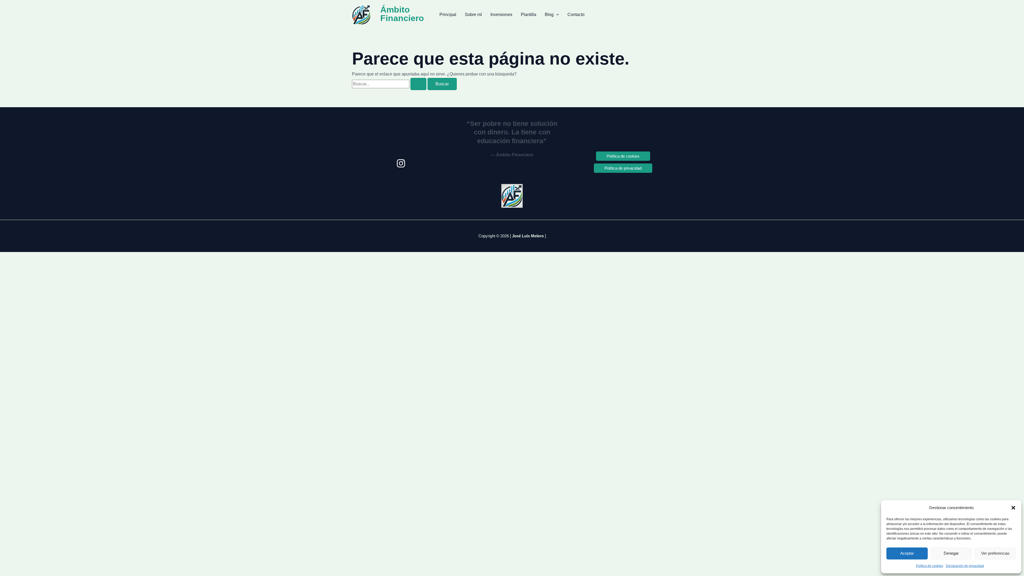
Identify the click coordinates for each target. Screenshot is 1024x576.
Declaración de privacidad (965, 566)
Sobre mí (473, 14)
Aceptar (907, 553)
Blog (549, 14)
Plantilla (528, 14)
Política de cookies (929, 566)
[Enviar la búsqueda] (418, 84)
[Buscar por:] (389, 84)
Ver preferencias (995, 553)
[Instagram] (401, 163)
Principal (447, 14)
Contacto (576, 14)
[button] (1013, 507)
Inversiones (501, 14)
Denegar (951, 553)
